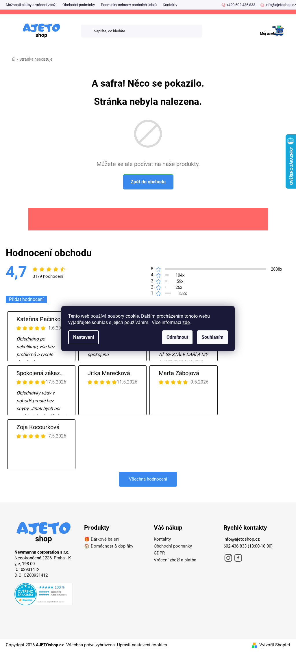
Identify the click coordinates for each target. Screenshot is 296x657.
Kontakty (170, 5)
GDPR (159, 553)
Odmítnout (177, 337)
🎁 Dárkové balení (101, 539)
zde (186, 322)
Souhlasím (212, 337)
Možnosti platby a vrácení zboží (31, 5)
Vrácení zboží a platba (175, 560)
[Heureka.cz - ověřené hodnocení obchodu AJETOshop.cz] (43, 595)
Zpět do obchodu (148, 182)
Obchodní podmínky (78, 5)
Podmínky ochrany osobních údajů (129, 5)
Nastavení (83, 337)
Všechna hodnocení (148, 479)
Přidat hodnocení (26, 299)
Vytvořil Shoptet (274, 644)
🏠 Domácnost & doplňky (108, 546)
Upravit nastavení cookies (142, 644)
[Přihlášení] (262, 31)
